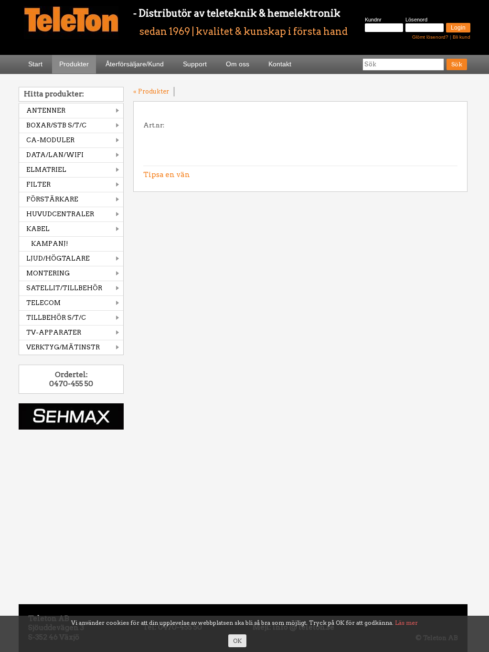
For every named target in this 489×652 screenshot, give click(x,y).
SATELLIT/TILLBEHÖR (64, 288)
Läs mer (406, 622)
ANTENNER (45, 110)
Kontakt (279, 64)
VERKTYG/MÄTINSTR (63, 347)
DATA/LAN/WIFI (55, 154)
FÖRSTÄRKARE (52, 199)
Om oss (237, 64)
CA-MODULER (50, 140)
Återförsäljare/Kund (135, 64)
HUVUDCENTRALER (60, 214)
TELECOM (43, 302)
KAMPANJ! (49, 243)
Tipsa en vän (166, 174)
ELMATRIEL (46, 169)
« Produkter (151, 91)
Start (35, 64)
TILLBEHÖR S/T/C (56, 317)
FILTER (38, 184)
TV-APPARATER (53, 332)
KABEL (38, 228)
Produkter (74, 64)
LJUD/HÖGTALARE (58, 258)
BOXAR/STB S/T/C (56, 125)
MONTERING (48, 273)
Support (195, 64)
